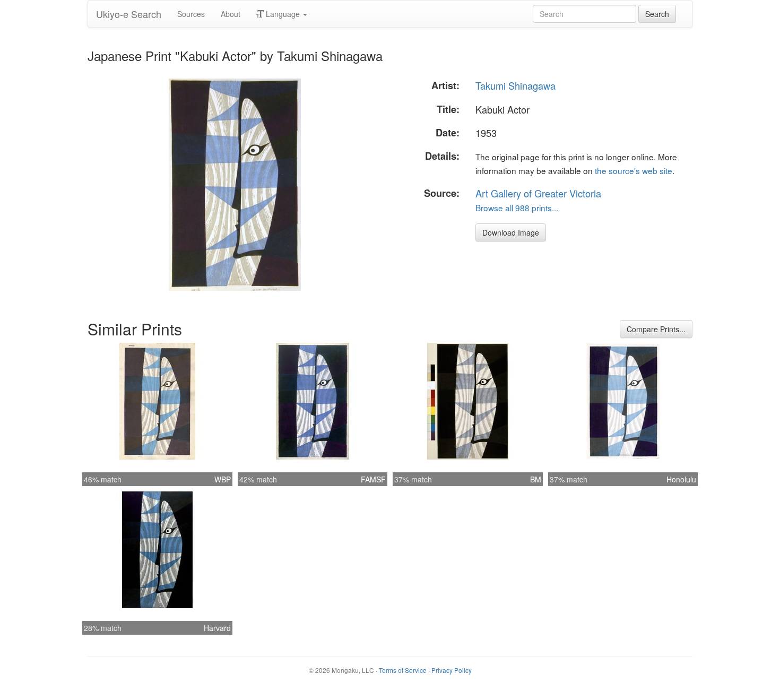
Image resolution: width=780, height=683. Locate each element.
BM (535, 479)
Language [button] (283, 13)
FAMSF (373, 479)
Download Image (510, 232)
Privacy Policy (451, 670)
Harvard (217, 628)
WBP (222, 479)
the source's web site (633, 170)
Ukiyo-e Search (128, 14)
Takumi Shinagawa (515, 85)
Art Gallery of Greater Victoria (538, 193)
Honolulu (681, 479)
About (230, 13)
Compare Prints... (656, 329)
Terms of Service (403, 670)
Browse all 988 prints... (516, 207)
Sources (191, 13)
